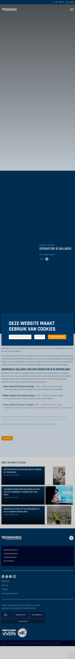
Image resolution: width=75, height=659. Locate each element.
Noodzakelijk (18, 345)
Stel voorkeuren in (37, 350)
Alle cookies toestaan (57, 337)
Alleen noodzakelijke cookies (20, 337)
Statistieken (40, 345)
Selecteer (40, 337)
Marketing (60, 345)
